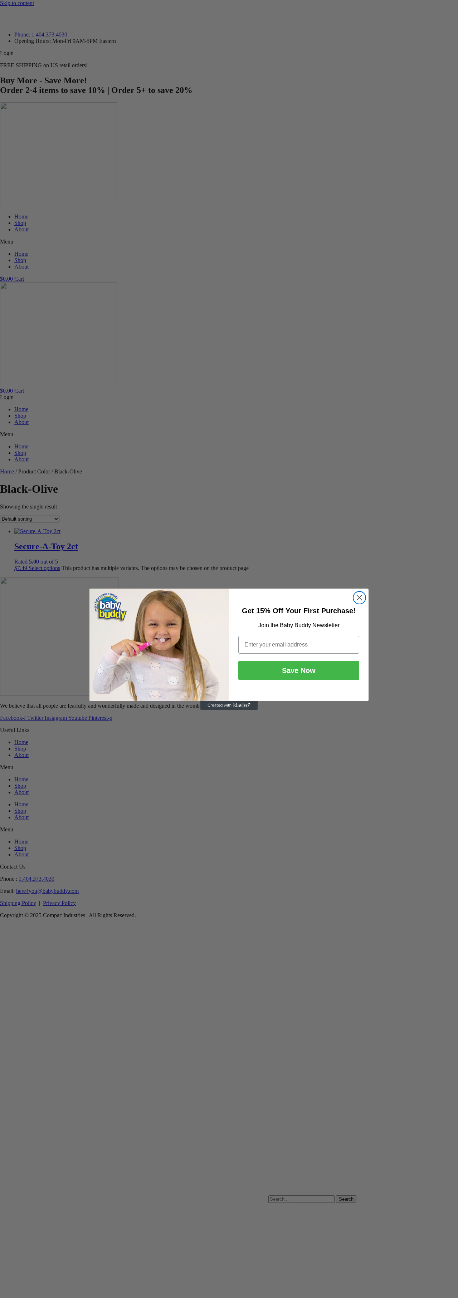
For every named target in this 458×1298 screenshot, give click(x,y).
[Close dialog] (359, 597)
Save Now (299, 670)
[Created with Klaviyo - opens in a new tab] (229, 705)
